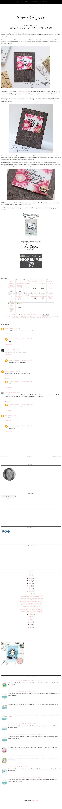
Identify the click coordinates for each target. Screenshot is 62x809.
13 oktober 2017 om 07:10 (13, 415)
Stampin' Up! (39, 317)
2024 (30, 577)
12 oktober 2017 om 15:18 (27, 360)
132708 (11, 300)
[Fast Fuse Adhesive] (42, 294)
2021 (30, 582)
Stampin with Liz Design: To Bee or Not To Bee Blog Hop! (24, 680)
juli (31, 617)
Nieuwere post (56, 456)
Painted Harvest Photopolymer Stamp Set (11, 287)
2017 (30, 588)
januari (31, 627)
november (31, 591)
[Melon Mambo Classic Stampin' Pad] (50, 283)
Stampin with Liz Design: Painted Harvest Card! (31, 604)
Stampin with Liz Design (31, 18)
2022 (30, 580)
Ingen (6, 415)
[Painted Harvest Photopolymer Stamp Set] (11, 285)
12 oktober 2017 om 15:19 (27, 404)
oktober (30, 593)
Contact (45, 1)
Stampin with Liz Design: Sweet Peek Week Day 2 (22, 702)
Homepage (30, 456)
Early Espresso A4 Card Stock (27, 285)
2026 (30, 573)
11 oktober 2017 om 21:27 (15, 392)
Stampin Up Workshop (28, 317)
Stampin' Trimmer (50, 296)
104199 (27, 295)
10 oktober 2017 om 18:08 (13, 350)
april (31, 622)
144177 (19, 289)
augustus (31, 616)
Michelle (7, 371)
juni (31, 619)
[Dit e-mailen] (42, 315)
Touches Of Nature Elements (19, 297)
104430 (35, 297)
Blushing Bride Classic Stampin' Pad (42, 285)
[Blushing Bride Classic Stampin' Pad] (42, 283)
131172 (43, 287)
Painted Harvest (14, 316)
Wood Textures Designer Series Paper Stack (19, 287)
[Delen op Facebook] (46, 315)
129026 (43, 297)
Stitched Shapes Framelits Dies (11, 309)
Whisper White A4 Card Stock (35, 285)
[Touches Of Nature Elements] (19, 294)
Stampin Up (23, 316)
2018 (30, 586)
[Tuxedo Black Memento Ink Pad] (11, 296)
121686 (27, 287)
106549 (35, 287)
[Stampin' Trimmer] (50, 294)
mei (31, 621)
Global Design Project (23, 91)
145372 (11, 310)
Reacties (8, 336)
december (31, 590)
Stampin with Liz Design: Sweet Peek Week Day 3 (22, 723)
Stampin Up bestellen (34, 316)
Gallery (25, 1)
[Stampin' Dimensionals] (35, 294)
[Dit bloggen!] (44, 315)
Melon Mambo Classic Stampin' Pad (50, 285)
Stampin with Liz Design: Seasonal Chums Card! (31, 611)
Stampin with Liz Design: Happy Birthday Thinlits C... (32, 595)
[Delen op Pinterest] (48, 315)
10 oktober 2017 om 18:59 (14, 371)
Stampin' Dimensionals (35, 296)
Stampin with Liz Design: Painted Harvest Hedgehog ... (32, 600)
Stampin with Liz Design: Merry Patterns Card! (32, 603)
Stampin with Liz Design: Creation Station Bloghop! (31, 613)
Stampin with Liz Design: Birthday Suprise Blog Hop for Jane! (26, 755)
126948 (50, 287)
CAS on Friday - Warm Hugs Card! (17, 766)
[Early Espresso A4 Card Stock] (27, 283)
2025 (30, 575)
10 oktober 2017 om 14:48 (14, 328)
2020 (30, 583)
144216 (19, 298)
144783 (11, 289)
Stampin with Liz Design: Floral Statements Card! (32, 608)
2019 (30, 585)
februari (31, 626)
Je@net (6, 328)
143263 (19, 306)
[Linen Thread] (27, 293)
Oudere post (4, 456)
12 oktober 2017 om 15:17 (27, 339)
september (31, 614)
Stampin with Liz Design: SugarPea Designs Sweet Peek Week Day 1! (27, 712)
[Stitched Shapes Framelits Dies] (11, 307)
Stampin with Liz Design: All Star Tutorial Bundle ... (31, 609)
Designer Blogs (35, 800)
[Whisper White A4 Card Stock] (35, 283)
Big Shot (19, 304)
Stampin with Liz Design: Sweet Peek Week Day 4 (22, 691)
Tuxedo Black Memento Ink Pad (11, 298)
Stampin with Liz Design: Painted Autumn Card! (31, 596)
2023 (30, 578)
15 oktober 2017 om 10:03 (27, 426)
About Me (35, 1)
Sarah (6, 350)
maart (31, 624)
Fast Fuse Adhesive (42, 296)
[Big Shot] (19, 303)
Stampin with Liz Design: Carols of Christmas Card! (31, 598)
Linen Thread (27, 294)
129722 (50, 297)
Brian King (7, 392)
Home (16, 1)
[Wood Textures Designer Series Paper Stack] (19, 285)
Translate (11, 498)
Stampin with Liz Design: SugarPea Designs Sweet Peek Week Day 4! (27, 734)
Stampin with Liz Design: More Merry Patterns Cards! (31, 601)
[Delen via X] (45, 315)
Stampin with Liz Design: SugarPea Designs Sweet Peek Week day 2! (27, 777)
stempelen (47, 317)
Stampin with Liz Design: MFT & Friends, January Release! (24, 745)
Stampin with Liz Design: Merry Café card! (31, 606)
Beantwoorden (8, 333)
